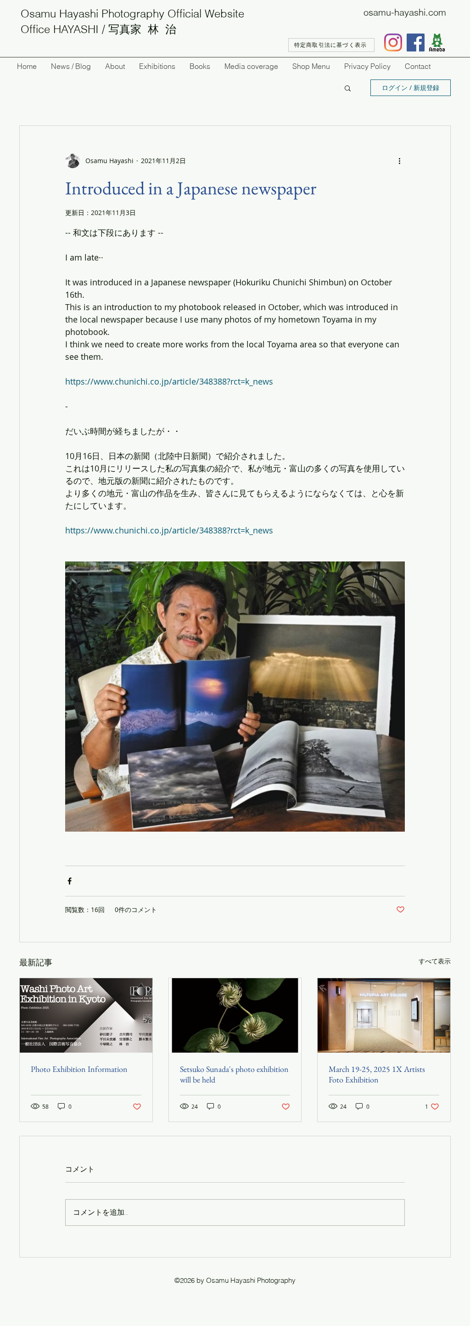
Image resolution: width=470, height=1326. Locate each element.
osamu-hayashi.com (405, 12)
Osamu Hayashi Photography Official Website (132, 13)
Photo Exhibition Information (79, 1069)
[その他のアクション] (399, 160)
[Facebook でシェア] (69, 881)
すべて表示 (435, 961)
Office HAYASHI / (64, 29)
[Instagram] (393, 42)
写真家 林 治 (142, 29)
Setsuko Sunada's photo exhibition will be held (234, 1074)
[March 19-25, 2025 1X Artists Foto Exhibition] (384, 1015)
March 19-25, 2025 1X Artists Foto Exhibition (377, 1074)
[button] (347, 87)
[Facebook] (416, 42)
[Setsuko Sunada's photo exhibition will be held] (235, 1015)
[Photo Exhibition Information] (86, 1015)
